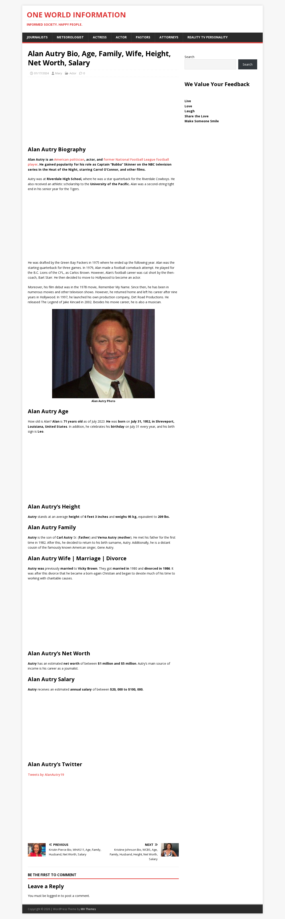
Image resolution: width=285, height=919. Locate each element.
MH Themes (88, 909)
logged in (53, 896)
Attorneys (168, 37)
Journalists (37, 37)
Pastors (143, 37)
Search (189, 57)
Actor (121, 37)
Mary (58, 73)
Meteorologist (70, 37)
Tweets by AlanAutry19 (46, 774)
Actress (100, 37)
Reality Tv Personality (207, 37)
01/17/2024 (41, 73)
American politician (69, 159)
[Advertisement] (103, 112)
